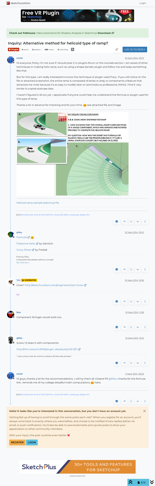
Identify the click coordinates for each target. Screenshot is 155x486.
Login (32, 442)
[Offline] (11, 60)
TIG (18, 280)
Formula (21, 237)
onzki (19, 58)
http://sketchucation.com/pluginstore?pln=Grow (54, 285)
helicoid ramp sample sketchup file (37, 202)
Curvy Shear (23, 249)
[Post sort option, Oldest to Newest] (117, 49)
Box (18, 312)
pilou (19, 232)
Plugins (14, 49)
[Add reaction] (116, 221)
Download (104, 33)
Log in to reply (134, 49)
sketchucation (20, 3)
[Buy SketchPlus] (77, 467)
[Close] (144, 411)
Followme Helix (25, 243)
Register (17, 442)
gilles (19, 338)
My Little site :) (22, 262)
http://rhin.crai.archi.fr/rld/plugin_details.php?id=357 (46, 349)
